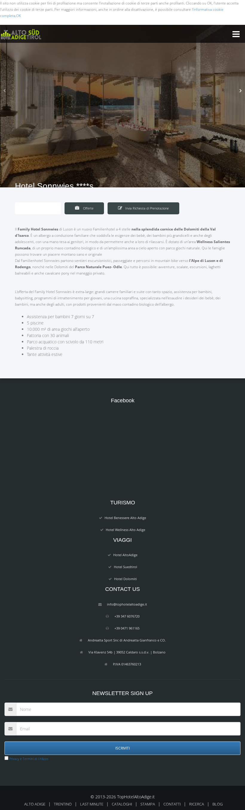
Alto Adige (34, 804)
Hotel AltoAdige (125, 555)
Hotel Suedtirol (125, 567)
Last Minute (91, 804)
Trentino (63, 804)
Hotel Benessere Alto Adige (125, 517)
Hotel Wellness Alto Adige (125, 529)
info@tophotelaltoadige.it (127, 604)
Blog (217, 804)
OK (18, 15)
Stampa (147, 804)
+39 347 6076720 (127, 616)
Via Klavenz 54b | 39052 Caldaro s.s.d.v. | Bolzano (127, 652)
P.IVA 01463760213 (127, 664)
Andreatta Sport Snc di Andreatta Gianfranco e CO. (127, 640)
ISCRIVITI (122, 748)
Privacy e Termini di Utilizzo (28, 758)
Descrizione (41, 208)
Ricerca (196, 804)
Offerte (88, 208)
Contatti (172, 804)
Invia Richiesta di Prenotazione (147, 208)
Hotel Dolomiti (125, 579)
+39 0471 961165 (127, 628)
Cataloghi (122, 804)
